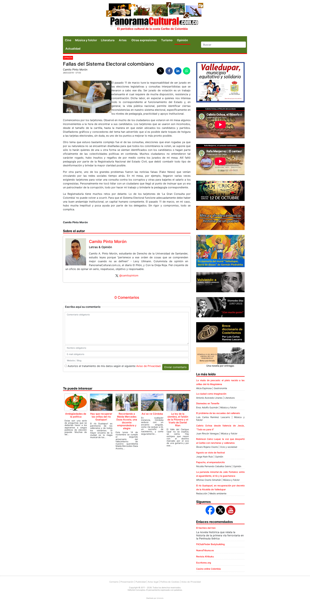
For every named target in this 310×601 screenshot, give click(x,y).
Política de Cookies (169, 581)
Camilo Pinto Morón (75, 69)
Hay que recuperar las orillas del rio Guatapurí (101, 416)
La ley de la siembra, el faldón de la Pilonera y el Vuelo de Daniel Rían (177, 419)
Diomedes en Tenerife (207, 403)
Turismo (167, 40)
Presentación (127, 581)
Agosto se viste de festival (210, 452)
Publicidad (141, 581)
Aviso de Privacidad (148, 366)
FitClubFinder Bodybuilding (210, 544)
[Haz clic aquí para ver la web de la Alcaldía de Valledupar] (220, 82)
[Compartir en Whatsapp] (186, 71)
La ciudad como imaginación (211, 393)
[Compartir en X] (160, 71)
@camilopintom (128, 275)
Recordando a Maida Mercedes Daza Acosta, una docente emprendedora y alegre (126, 421)
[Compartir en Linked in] (177, 71)
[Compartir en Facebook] (169, 71)
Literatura (107, 40)
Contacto (114, 581)
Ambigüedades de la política (75, 415)
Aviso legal (153, 581)
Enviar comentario (175, 367)
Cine (68, 40)
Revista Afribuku (205, 556)
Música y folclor (86, 40)
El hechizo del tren (206, 527)
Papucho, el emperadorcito (210, 462)
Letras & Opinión (100, 247)
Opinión (68, 57)
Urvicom (160, 598)
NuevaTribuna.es (205, 550)
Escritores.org (203, 562)
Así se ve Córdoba (152, 413)
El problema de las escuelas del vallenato (218, 413)
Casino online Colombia (208, 568)
